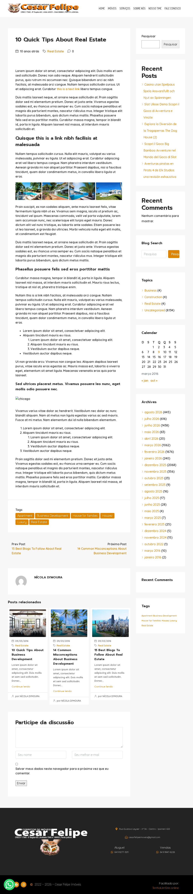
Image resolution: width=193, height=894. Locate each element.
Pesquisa (175, 254)
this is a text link (68, 89)
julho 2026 (151, 419)
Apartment (24, 515)
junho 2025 (152, 504)
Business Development (52, 515)
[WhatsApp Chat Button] (9, 884)
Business (150, 290)
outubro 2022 (153, 544)
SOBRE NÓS (139, 8)
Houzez (107, 515)
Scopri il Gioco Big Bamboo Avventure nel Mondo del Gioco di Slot (159, 150)
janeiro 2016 (152, 557)
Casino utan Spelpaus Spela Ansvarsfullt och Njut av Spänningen (159, 91)
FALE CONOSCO (173, 8)
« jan (145, 380)
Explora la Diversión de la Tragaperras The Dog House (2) (160, 130)
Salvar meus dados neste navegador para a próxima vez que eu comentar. (62, 771)
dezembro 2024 (155, 531)
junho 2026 (152, 425)
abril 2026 (151, 438)
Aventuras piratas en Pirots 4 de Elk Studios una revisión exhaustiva (159, 170)
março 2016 (152, 551)
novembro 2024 (155, 537)
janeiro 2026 (153, 458)
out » (153, 380)
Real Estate (55, 51)
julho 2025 (151, 498)
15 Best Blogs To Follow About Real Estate (108, 654)
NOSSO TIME (155, 8)
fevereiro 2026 (154, 452)
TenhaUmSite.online (165, 888)
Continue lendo (21, 686)
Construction (153, 297)
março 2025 (152, 518)
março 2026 (152, 445)
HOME (102, 8)
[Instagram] (23, 884)
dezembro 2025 (155, 465)
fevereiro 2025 (154, 524)
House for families (85, 515)
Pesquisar (149, 36)
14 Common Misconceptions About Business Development (65, 657)
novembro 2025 (155, 471)
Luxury (22, 522)
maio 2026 (151, 432)
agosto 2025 (153, 491)
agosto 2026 (153, 412)
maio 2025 (151, 511)
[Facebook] (16, 884)
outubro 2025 (153, 478)
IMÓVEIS (112, 8)
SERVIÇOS (124, 8)
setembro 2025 (154, 485)
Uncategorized (154, 310)
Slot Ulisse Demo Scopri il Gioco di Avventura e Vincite (161, 110)
